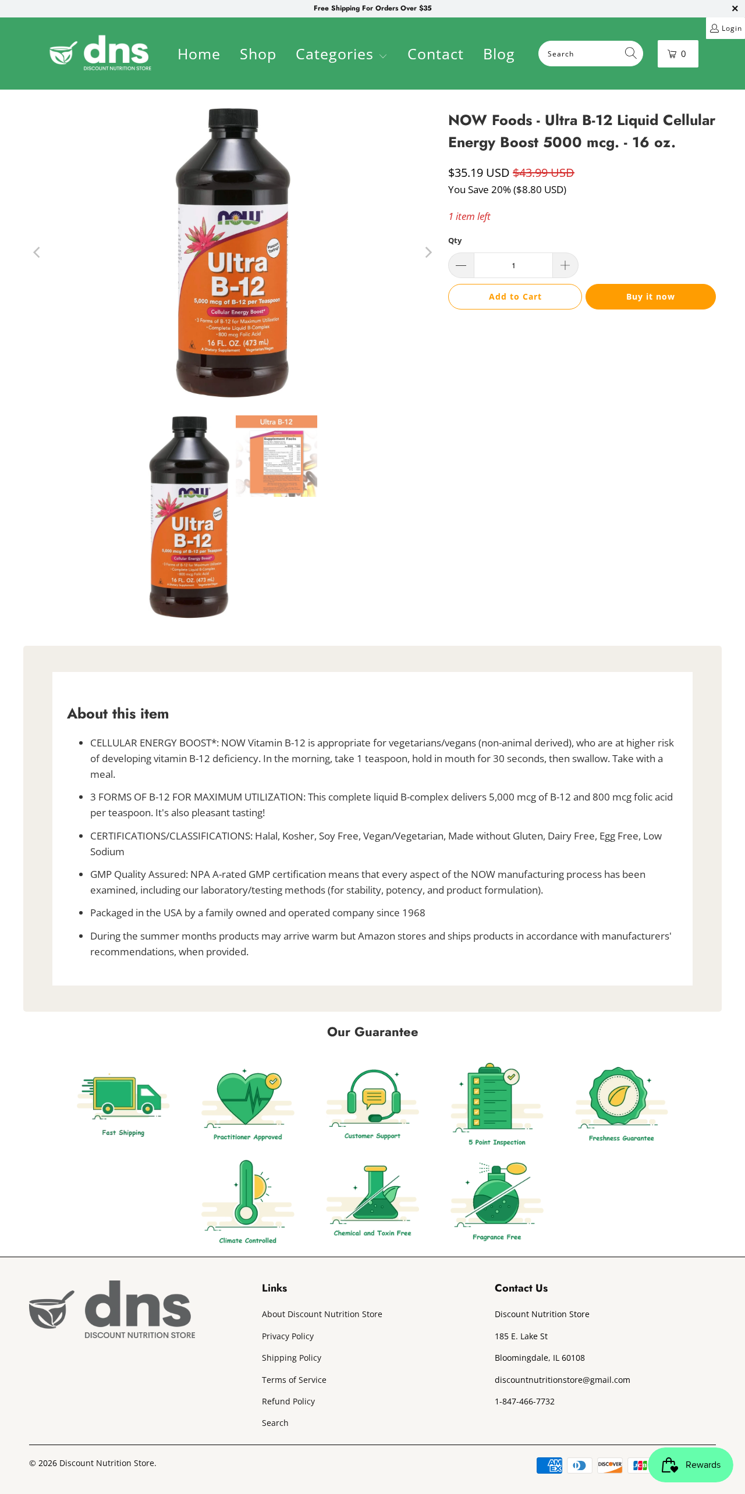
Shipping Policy (291, 1357)
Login (732, 28)
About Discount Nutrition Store (322, 1313)
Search (275, 1422)
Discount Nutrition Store (106, 1462)
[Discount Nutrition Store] (100, 53)
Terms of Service (294, 1379)
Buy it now (650, 296)
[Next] (427, 252)
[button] (341, 55)
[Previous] (38, 252)
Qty (455, 240)
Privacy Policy (288, 1336)
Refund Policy (288, 1401)
